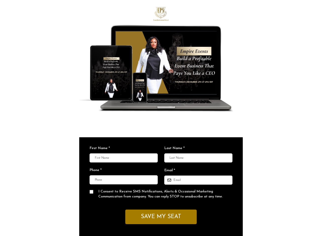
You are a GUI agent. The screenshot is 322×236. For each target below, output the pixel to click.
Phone (96, 170)
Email (169, 170)
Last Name (174, 148)
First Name (100, 148)
